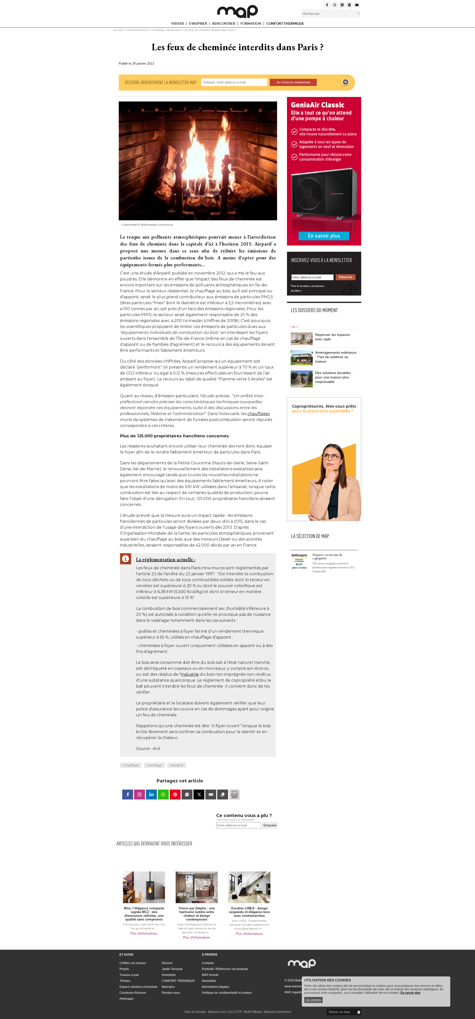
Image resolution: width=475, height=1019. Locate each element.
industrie (190, 674)
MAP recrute (210, 975)
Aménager (126, 998)
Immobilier (169, 975)
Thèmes (124, 981)
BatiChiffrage (253, 1012)
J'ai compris (313, 1000)
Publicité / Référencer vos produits (225, 969)
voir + (294, 326)
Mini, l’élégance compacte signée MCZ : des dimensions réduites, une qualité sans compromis (144, 913)
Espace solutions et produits (138, 987)
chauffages (258, 413)
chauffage (154, 765)
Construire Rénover (137, 29)
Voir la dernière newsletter (307, 286)
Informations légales (215, 987)
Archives (296, 290)
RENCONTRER (224, 24)
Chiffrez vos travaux (132, 963)
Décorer (167, 963)
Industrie (176, 765)
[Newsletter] (357, 5)
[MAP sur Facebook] (327, 5)
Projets (124, 969)
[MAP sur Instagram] (334, 5)
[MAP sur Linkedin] (342, 5)
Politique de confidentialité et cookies (227, 992)
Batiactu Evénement (277, 1012)
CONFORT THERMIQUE (285, 23)
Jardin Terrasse (172, 969)
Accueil (118, 29)
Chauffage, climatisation (166, 29)
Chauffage (130, 765)
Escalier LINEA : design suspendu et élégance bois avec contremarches (249, 912)
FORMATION (251, 24)
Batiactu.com (217, 1012)
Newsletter (209, 981)
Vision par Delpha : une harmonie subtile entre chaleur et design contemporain (197, 913)
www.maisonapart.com (300, 986)
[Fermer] (345, 82)
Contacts (208, 963)
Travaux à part (129, 975)
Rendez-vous (171, 992)
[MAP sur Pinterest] (349, 5)
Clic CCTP (235, 1012)
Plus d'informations (144, 933)
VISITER (178, 24)
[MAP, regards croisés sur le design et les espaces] (237, 11)
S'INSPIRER (198, 24)
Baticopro (168, 987)
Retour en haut (339, 1012)
